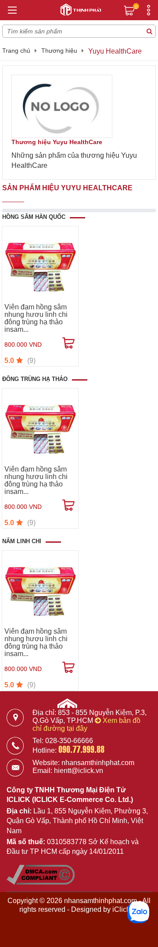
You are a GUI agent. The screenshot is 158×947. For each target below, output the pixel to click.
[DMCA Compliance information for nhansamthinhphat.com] (41, 882)
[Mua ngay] (68, 343)
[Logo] (79, 8)
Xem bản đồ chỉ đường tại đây (86, 724)
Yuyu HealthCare (115, 51)
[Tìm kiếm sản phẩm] (149, 31)
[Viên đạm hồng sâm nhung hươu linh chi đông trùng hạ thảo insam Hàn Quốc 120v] (40, 264)
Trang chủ (16, 50)
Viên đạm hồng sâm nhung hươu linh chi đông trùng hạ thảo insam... (36, 318)
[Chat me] (138, 912)
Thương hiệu (59, 50)
